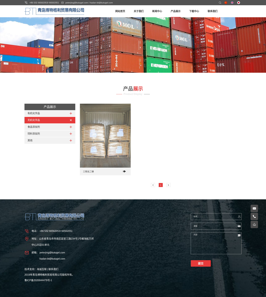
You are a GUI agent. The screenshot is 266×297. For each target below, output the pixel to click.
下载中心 (194, 11)
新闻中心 (157, 11)
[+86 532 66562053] (254, 216)
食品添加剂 (34, 127)
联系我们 (213, 11)
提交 (201, 263)
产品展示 (176, 11)
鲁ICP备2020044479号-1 (38, 280)
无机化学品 (34, 120)
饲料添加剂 (34, 133)
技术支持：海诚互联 (35, 269)
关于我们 (139, 11)
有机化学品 (34, 113)
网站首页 (120, 11)
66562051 (54, 2)
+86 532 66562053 (38, 2)
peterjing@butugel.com (76, 2)
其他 (30, 140)
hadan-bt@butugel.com (101, 2)
